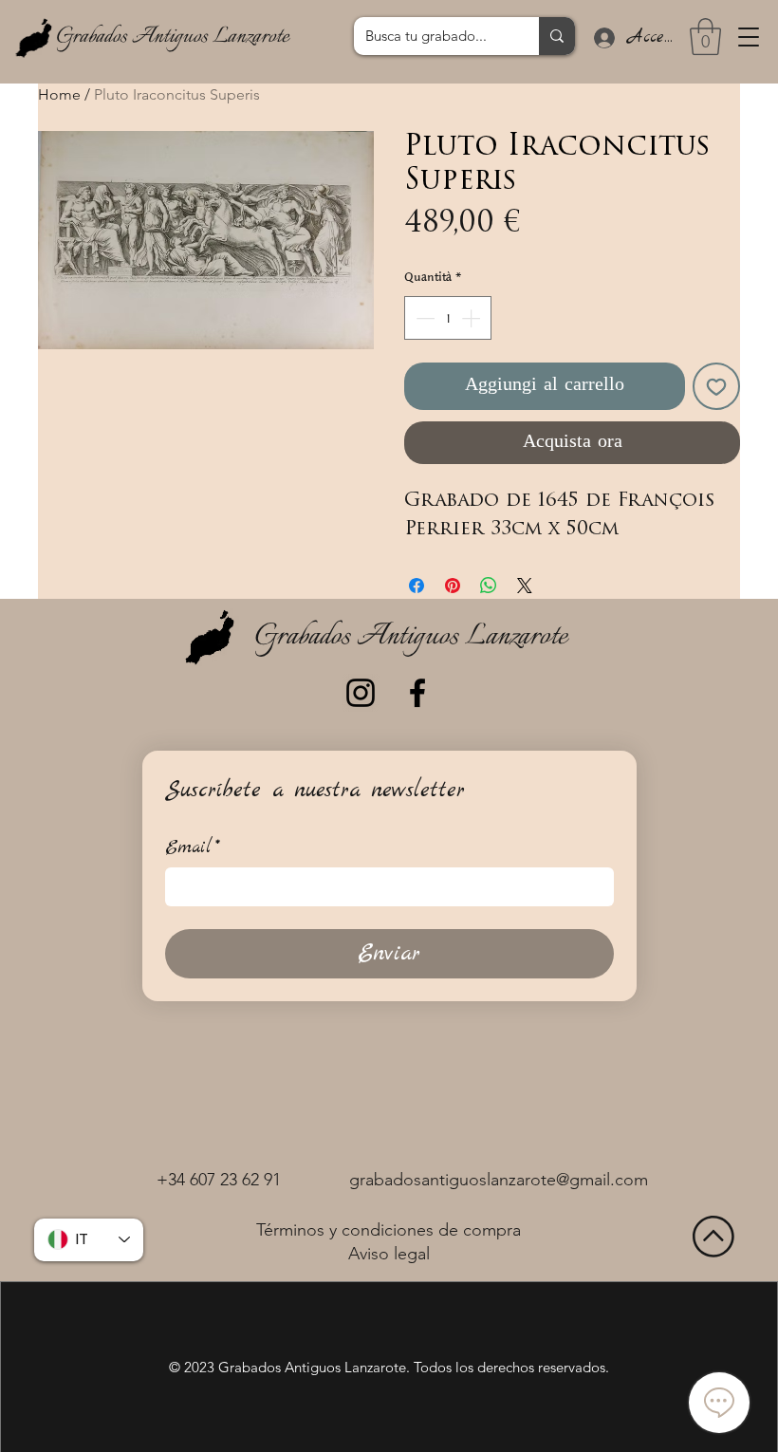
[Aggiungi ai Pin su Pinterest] (452, 585)
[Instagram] (361, 693)
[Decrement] (423, 318)
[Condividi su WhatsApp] (488, 585)
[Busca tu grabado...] (557, 36)
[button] (748, 37)
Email (192, 848)
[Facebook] (417, 693)
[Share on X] (524, 585)
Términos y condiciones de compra (388, 1229)
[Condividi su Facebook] (416, 585)
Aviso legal (389, 1253)
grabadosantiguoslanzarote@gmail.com (498, 1179)
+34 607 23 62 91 (219, 1179)
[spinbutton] (447, 318)
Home (59, 94)
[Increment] (472, 318)
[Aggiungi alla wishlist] (716, 386)
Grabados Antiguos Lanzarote (172, 37)
